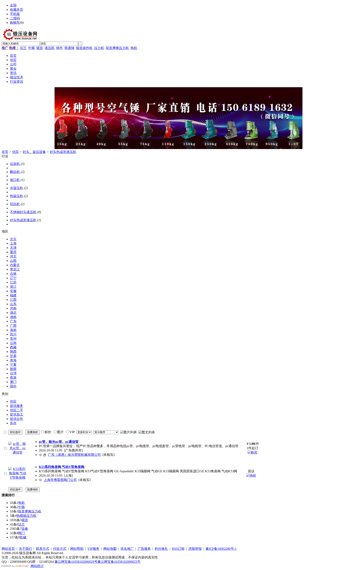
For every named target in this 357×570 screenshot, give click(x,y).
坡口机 (15, 180)
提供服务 (16, 406)
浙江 (13, 286)
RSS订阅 (178, 548)
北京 (13, 239)
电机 (134, 48)
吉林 (13, 273)
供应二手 (16, 410)
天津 (13, 247)
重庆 (13, 252)
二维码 (15, 18)
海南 (13, 330)
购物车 (15, 22)
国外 (13, 386)
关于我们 (25, 548)
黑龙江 (15, 269)
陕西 (13, 351)
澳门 (13, 382)
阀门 (21, 533)
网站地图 (110, 548)
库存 (13, 423)
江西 (13, 299)
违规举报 (195, 548)
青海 (13, 360)
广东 (13, 321)
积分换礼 (161, 548)
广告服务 (144, 548)
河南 (13, 308)
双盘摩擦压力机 (117, 48)
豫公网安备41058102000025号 (119, 561)
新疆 (13, 369)
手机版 (15, 14)
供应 (15, 152)
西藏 (13, 347)
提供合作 (16, 419)
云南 (13, 343)
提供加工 (16, 414)
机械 (23, 537)
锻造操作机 (84, 48)
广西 (13, 325)
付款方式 (59, 548)
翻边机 (15, 172)
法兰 (23, 48)
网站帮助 (76, 548)
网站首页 (8, 548)
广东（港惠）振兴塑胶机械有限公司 (74, 454)
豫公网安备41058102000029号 (76, 561)
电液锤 (69, 48)
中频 (31, 48)
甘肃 (13, 356)
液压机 (50, 48)
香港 (13, 377)
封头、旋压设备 (34, 152)
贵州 (13, 338)
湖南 (13, 317)
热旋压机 (16, 196)
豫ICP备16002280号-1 (221, 548)
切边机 (15, 204)
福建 (13, 295)
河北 (13, 256)
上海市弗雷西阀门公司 (60, 480)
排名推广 (127, 548)
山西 (13, 260)
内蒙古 (15, 265)
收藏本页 (16, 9)
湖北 (13, 312)
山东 (13, 304)
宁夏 (13, 364)
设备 (24, 528)
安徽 (13, 291)
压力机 (99, 48)
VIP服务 (93, 548)
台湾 (13, 373)
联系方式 (42, 548)
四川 (13, 334)
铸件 (59, 48)
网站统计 (37, 566)
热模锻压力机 (26, 515)
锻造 (39, 48)
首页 (5, 152)
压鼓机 (15, 164)
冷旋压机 (16, 188)
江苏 (13, 282)
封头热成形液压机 (63, 152)
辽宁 (13, 278)
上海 (13, 243)
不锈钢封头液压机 (23, 212)
